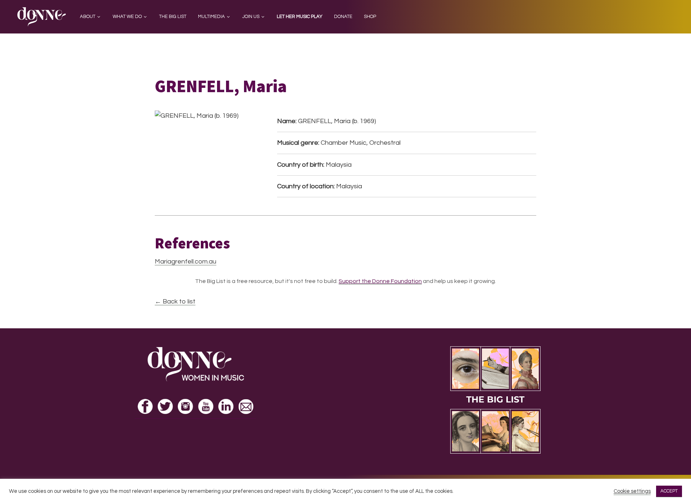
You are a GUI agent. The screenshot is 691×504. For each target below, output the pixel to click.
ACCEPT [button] (669, 491)
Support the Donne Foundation (380, 281)
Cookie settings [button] (632, 491)
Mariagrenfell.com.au (185, 261)
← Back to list (175, 301)
